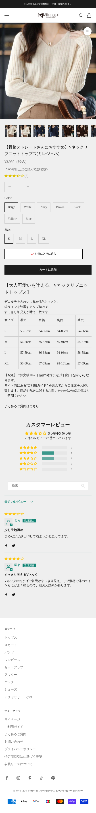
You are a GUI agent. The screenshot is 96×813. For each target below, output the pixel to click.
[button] (14, 176)
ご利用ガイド (37, 385)
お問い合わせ (13, 741)
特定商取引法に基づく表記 (23, 756)
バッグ (9, 682)
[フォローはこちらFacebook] (6, 778)
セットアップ (13, 667)
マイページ (12, 719)
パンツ (9, 652)
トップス (10, 637)
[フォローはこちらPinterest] (30, 778)
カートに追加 (48, 269)
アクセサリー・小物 (18, 697)
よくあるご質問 (15, 734)
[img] (14, 514)
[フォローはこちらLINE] (53, 778)
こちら (34, 406)
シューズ (10, 689)
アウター (10, 674)
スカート (10, 645)
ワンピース (12, 660)
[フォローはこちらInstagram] (18, 778)
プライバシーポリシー (20, 749)
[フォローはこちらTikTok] (41, 778)
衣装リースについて (18, 764)
